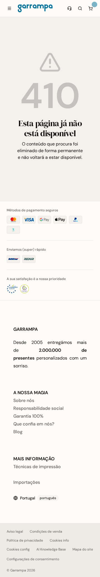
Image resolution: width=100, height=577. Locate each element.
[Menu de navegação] (9, 8)
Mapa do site (82, 549)
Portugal (38, 498)
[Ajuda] (69, 8)
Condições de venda (46, 531)
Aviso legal (15, 531)
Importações (26, 482)
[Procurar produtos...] (80, 8)
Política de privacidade (25, 540)
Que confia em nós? (33, 424)
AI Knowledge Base (51, 549)
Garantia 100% (28, 416)
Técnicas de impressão (37, 467)
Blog (17, 432)
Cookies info (59, 540)
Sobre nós (23, 400)
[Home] (35, 8)
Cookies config (18, 549)
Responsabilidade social (38, 408)
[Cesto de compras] (91, 8)
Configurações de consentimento (33, 559)
